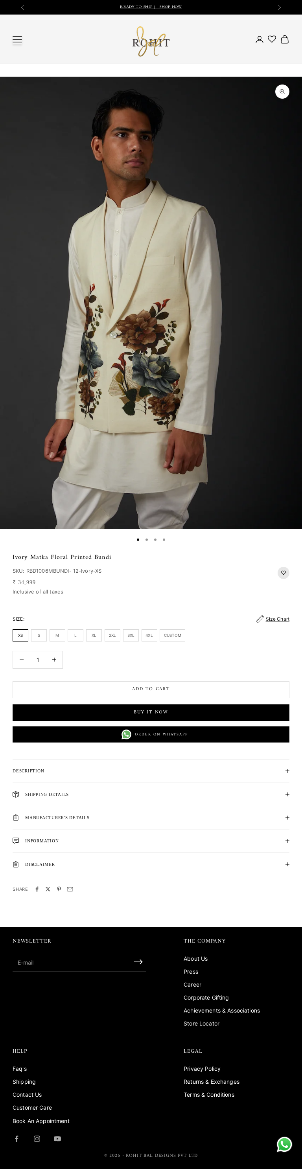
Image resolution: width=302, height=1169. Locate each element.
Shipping (24, 1081)
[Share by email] (70, 889)
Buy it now (151, 712)
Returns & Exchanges (211, 1081)
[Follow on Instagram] (37, 1139)
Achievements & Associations (222, 1010)
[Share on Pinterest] (59, 889)
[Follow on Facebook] (16, 1139)
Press (191, 971)
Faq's (20, 1068)
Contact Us (27, 1094)
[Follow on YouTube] (57, 1139)
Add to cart (151, 689)
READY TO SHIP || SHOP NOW (151, 7)
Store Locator (201, 1023)
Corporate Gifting (206, 997)
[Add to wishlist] (283, 573)
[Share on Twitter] (48, 889)
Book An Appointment (41, 1121)
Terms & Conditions (209, 1094)
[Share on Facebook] (37, 889)
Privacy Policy (202, 1068)
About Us (196, 958)
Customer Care (32, 1107)
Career (192, 984)
